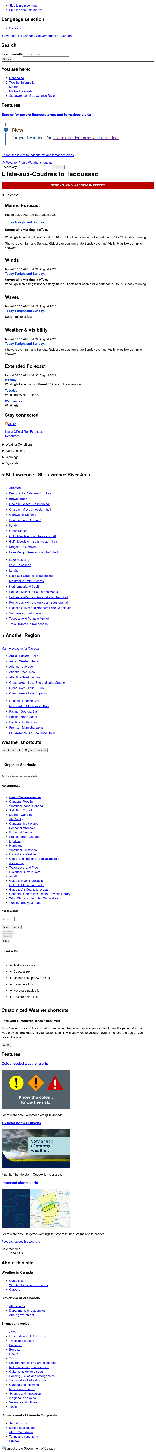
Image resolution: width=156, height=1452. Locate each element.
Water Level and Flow (23, 867)
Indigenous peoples (22, 1398)
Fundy (13, 525)
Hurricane (15, 845)
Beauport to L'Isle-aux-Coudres (30, 493)
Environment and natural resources (32, 1362)
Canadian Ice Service (23, 823)
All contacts (17, 1306)
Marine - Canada (20, 814)
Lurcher (14, 570)
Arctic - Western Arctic (24, 661)
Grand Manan (18, 530)
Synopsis (12, 463)
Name (6, 919)
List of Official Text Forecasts (24, 431)
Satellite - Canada (21, 810)
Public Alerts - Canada (24, 836)
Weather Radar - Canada (26, 806)
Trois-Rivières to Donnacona (28, 624)
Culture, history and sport (26, 1371)
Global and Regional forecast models (34, 858)
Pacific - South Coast (23, 722)
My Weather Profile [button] (15, 162)
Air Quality (16, 819)
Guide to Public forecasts (26, 880)
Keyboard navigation (27, 990)
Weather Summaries (23, 850)
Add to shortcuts (12, 750)
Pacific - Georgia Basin (24, 711)
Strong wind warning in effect (78, 185)
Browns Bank (18, 498)
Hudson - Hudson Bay (24, 700)
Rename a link (23, 984)
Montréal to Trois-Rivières (26, 581)
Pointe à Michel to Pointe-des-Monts (33, 591)
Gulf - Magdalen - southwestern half (33, 541)
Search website (12, 54)
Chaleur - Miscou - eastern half (29, 504)
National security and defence (29, 1367)
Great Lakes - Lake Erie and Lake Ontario (37, 682)
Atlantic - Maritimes (22, 672)
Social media (18, 1423)
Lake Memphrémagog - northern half (33, 552)
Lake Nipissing (19, 559)
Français (15, 28)
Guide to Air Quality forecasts (28, 889)
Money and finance (22, 1389)
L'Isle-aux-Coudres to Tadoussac (31, 575)
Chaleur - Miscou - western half (30, 509)
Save (6, 927)
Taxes (13, 1358)
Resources (12, 436)
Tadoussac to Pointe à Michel (29, 618)
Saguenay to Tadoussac (25, 613)
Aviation (14, 876)
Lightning (15, 841)
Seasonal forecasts (22, 828)
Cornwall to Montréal (23, 514)
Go (58, 167)
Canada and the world (24, 1384)
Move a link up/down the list (32, 978)
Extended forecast (21, 832)
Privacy (14, 1441)
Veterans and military (23, 1402)
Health (13, 1354)
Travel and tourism (21, 1340)
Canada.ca (16, 78)
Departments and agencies (27, 1310)
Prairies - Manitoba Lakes (26, 727)
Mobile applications (22, 1427)
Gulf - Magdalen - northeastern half (32, 536)
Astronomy (16, 863)
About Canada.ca (21, 1432)
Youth (13, 1406)
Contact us (16, 1280)
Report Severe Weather (25, 797)
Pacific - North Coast (23, 717)
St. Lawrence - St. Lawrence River (32, 95)
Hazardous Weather (22, 854)
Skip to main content (23, 5)
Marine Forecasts (21, 91)
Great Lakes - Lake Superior (28, 693)
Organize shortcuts (35, 750)
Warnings (12, 457)
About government (21, 1315)
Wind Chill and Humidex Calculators (33, 898)
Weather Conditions (19, 444)
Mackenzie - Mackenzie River (29, 706)
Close (6, 1044)
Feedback (21, 1241)
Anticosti (15, 488)
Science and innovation (25, 1393)
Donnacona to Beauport (25, 520)
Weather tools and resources (28, 1285)
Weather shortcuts (40, 162)
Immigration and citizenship (27, 1336)
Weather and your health (25, 902)
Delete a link (21, 971)
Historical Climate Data (24, 872)
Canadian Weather (22, 801)
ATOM (12, 424)
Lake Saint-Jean (20, 565)
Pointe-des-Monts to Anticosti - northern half (38, 597)
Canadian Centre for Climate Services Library (39, 894)
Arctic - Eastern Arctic (23, 656)
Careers (14, 1289)
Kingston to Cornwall (23, 547)
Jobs (12, 1332)
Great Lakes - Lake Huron (26, 688)
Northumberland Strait (24, 586)
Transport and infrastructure (27, 1380)
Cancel (16, 927)
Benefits (14, 1349)
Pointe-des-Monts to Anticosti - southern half (38, 602)
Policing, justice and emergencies (32, 1376)
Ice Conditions (15, 450)
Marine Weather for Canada (20, 648)
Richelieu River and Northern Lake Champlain (40, 608)
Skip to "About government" (27, 9)
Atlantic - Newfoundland (25, 677)
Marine (13, 87)
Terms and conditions (23, 1436)
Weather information (22, 82)
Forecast (12, 195)
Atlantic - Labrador (21, 666)
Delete (6, 936)
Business (15, 1345)
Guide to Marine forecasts (26, 885)
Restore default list (25, 996)
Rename (7, 931)
